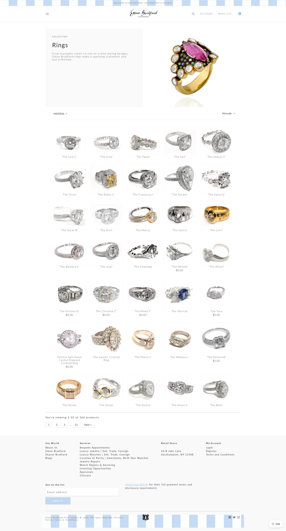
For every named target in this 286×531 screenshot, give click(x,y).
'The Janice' (179, 230)
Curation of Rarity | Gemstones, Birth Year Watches (114, 458)
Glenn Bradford (55, 451)
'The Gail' (180, 156)
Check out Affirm (136, 484)
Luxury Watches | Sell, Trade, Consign (105, 454)
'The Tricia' (69, 194)
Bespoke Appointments (95, 447)
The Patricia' (180, 311)
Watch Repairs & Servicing (97, 465)
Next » (88, 424)
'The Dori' (106, 230)
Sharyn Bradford (56, 454)
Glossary (85, 475)
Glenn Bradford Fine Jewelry (62, 517)
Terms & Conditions (66, 520)
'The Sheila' (106, 405)
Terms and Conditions (220, 454)
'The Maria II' (143, 357)
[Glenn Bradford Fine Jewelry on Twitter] (234, 516)
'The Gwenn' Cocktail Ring (106, 359)
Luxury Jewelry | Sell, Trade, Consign (104, 451)
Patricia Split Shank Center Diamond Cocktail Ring (69, 360)
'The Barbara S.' (70, 266)
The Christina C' (106, 311)
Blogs (48, 458)
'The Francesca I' (143, 194)
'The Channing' (143, 266)
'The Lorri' (216, 230)
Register (211, 451)
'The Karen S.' (216, 194)
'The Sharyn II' (216, 156)
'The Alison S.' (180, 405)
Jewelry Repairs (90, 461)
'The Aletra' (143, 405)
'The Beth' (216, 405)
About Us (51, 447)
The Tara (216, 311)
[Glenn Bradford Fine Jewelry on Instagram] (238, 516)
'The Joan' (106, 266)
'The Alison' (216, 266)
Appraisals (86, 472)
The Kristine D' (69, 311)
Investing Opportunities (95, 468)
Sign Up (58, 501)
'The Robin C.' (106, 194)
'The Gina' (106, 156)
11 (76, 424)
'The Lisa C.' (69, 156)
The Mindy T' (143, 311)
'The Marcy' (143, 230)
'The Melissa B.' (216, 357)
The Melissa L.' (179, 357)
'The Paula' (143, 156)
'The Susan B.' (69, 230)
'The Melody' (179, 266)
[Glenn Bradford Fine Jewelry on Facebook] (230, 516)
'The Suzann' (180, 194)
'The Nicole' (69, 405)
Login (209, 447)
